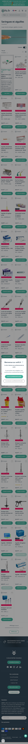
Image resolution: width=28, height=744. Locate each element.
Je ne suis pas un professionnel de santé (14, 381)
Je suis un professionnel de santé (14, 376)
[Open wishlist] (25, 735)
